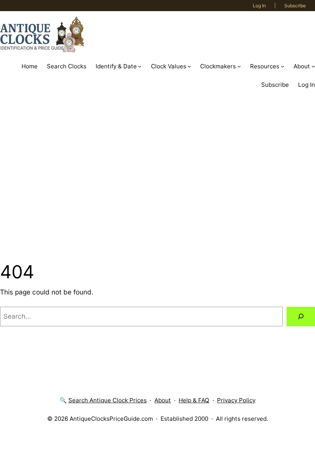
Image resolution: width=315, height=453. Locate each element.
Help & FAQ (194, 400)
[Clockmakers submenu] (239, 66)
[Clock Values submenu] (189, 66)
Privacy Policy (236, 400)
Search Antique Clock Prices (107, 400)
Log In (259, 5)
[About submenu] (313, 66)
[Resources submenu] (282, 66)
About (162, 400)
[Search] (301, 316)
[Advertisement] (157, 176)
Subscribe (295, 5)
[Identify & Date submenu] (139, 66)
